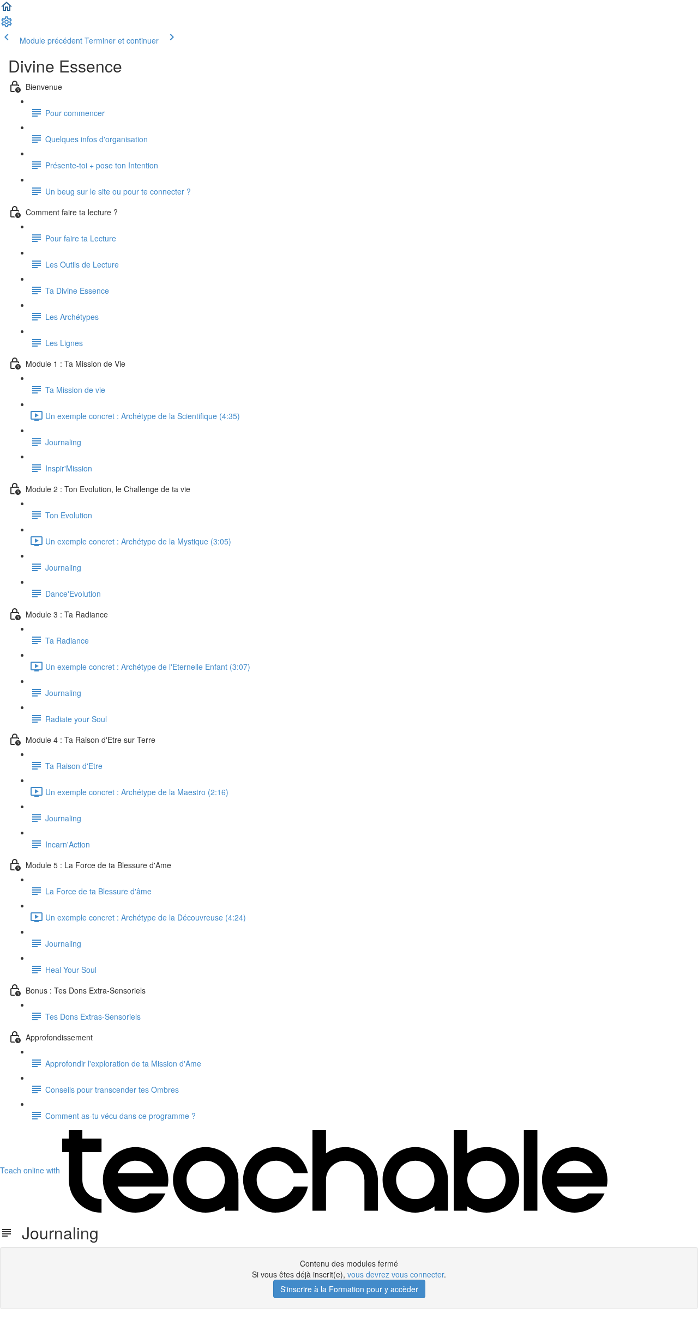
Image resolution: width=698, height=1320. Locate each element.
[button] (6, 9)
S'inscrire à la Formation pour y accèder (349, 1288)
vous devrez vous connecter (395, 1274)
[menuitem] (6, 25)
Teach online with (31, 1170)
